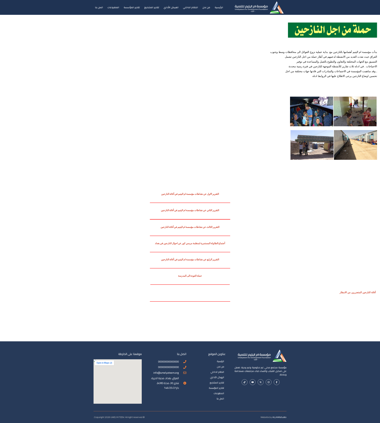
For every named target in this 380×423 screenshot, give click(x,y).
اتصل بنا (99, 7)
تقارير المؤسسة (132, 7)
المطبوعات (113, 7)
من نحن (206, 7)
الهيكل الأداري (171, 7)
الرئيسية (219, 7)
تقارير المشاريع (151, 7)
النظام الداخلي (190, 7)
